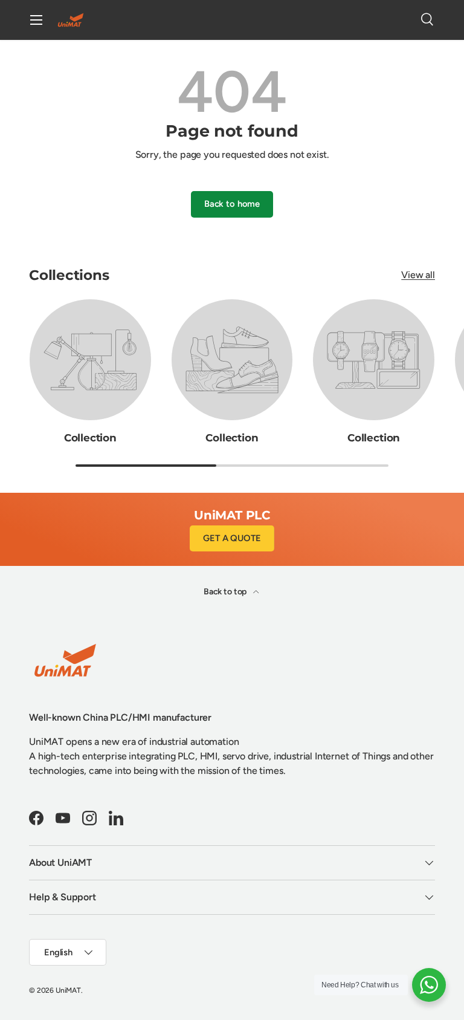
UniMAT (68, 990)
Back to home (232, 203)
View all (418, 275)
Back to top (226, 591)
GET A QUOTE (231, 538)
